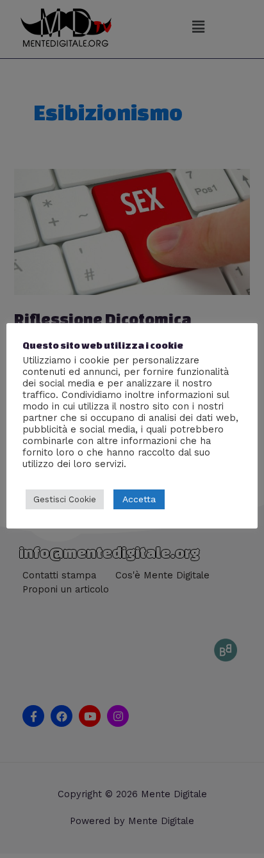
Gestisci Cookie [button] (64, 499)
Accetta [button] (139, 499)
